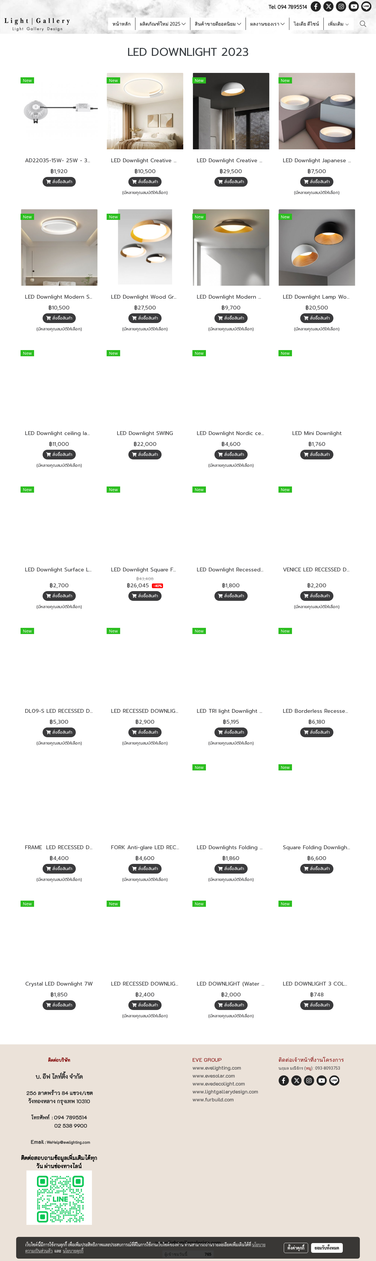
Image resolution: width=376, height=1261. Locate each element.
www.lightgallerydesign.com (225, 1091)
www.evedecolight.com (218, 1083)
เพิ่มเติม (336, 24)
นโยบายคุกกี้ (73, 1250)
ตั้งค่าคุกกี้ (296, 1247)
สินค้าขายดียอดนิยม (216, 24)
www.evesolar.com (213, 1075)
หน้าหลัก (122, 24)
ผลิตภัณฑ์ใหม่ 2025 (161, 24)
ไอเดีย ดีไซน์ (306, 24)
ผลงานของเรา (265, 24)
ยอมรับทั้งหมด (327, 1247)
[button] (363, 23)
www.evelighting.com (216, 1067)
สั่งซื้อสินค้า (61, 182)
